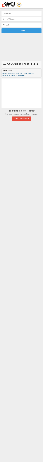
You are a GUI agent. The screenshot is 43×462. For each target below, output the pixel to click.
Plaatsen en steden (8, 75)
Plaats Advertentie (21, 119)
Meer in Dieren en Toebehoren (12, 73)
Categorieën (20, 75)
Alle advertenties (29, 73)
